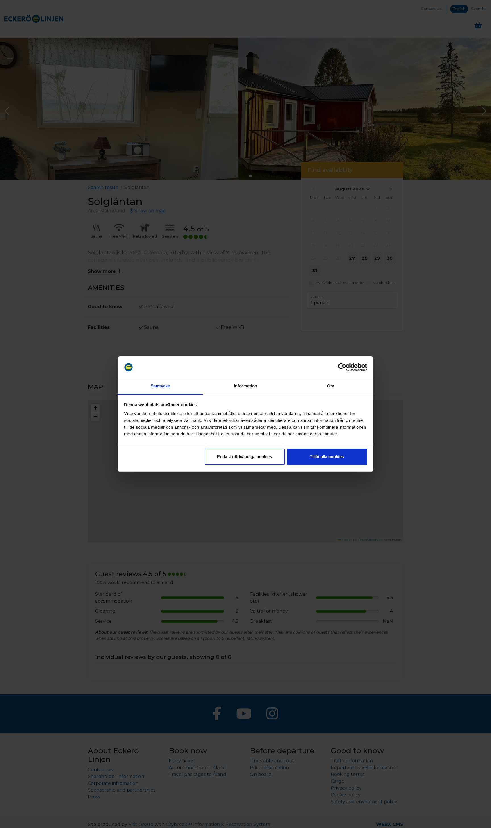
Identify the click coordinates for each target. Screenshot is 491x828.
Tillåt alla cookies (327, 456)
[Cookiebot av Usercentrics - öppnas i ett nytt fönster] (342, 367)
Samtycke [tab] (160, 385)
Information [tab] (245, 385)
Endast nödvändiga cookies (244, 456)
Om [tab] (330, 385)
